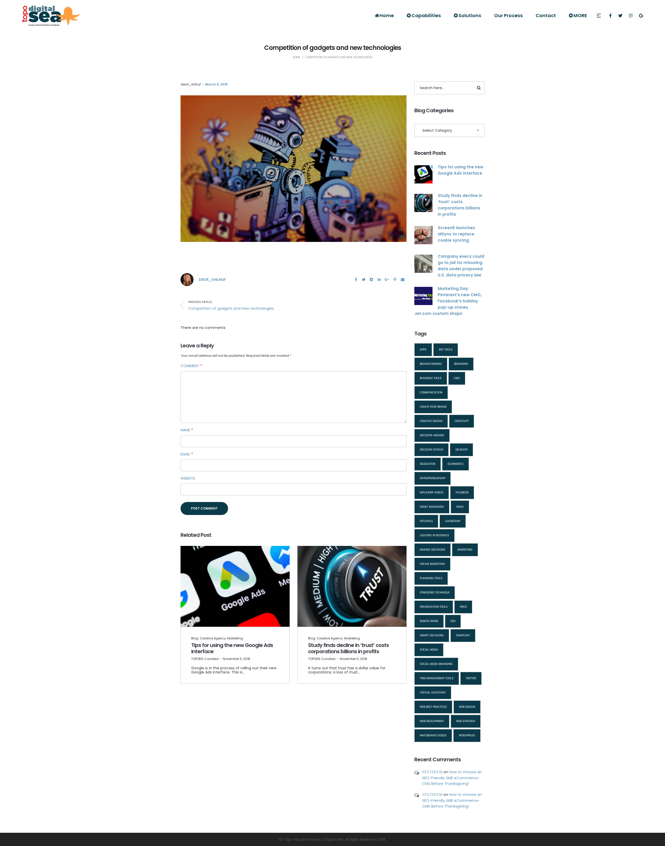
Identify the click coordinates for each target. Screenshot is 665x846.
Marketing (235, 638)
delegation (427, 464)
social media (429, 650)
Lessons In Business (434, 535)
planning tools (431, 578)
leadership (452, 521)
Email (187, 454)
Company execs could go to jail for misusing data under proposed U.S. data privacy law (461, 266)
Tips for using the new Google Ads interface (232, 648)
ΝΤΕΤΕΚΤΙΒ (432, 772)
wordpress (467, 735)
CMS (457, 378)
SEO (452, 621)
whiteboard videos (433, 735)
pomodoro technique (434, 592)
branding (461, 364)
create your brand (433, 407)
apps (423, 350)
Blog (194, 638)
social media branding (436, 664)
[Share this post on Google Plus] (387, 279)
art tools (446, 350)
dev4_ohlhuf (191, 84)
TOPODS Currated (204, 659)
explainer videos (431, 492)
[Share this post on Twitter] (364, 279)
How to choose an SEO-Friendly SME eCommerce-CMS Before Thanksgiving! (452, 777)
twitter (471, 678)
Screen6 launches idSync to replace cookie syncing (456, 234)
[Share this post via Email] (403, 279)
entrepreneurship (432, 478)
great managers (432, 507)
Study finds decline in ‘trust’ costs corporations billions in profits (348, 648)
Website (188, 478)
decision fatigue (431, 450)
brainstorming (431, 364)
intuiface (426, 521)
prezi (463, 607)
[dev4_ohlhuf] (187, 279)
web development (432, 721)
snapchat (463, 635)
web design (467, 707)
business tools (431, 378)
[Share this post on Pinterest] (395, 279)
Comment (191, 365)
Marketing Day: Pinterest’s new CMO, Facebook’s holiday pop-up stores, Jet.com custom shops (448, 301)
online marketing (432, 564)
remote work (429, 621)
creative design (431, 421)
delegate (461, 450)
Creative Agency (213, 638)
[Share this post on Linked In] (379, 279)
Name (187, 430)
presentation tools (434, 607)
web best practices (433, 707)
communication (431, 392)
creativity (462, 421)
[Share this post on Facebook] (356, 279)
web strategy (465, 721)
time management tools (437, 678)
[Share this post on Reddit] (371, 279)
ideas (460, 507)
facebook (462, 492)
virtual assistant (433, 693)
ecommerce (455, 464)
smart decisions (432, 635)
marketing (465, 550)
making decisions (432, 550)
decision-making (432, 435)
